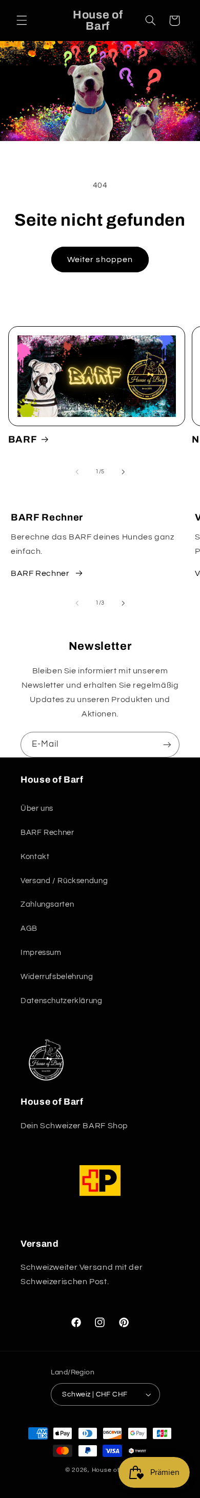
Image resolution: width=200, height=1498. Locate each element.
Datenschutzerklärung (62, 1001)
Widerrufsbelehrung (57, 977)
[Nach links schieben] (77, 472)
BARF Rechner (40, 573)
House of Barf (113, 1470)
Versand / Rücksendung (64, 881)
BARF (22, 439)
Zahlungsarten (47, 904)
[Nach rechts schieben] (123, 472)
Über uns (37, 808)
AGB (29, 928)
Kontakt (35, 857)
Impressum (41, 952)
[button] (21, 20)
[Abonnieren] (167, 744)
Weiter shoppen (100, 259)
